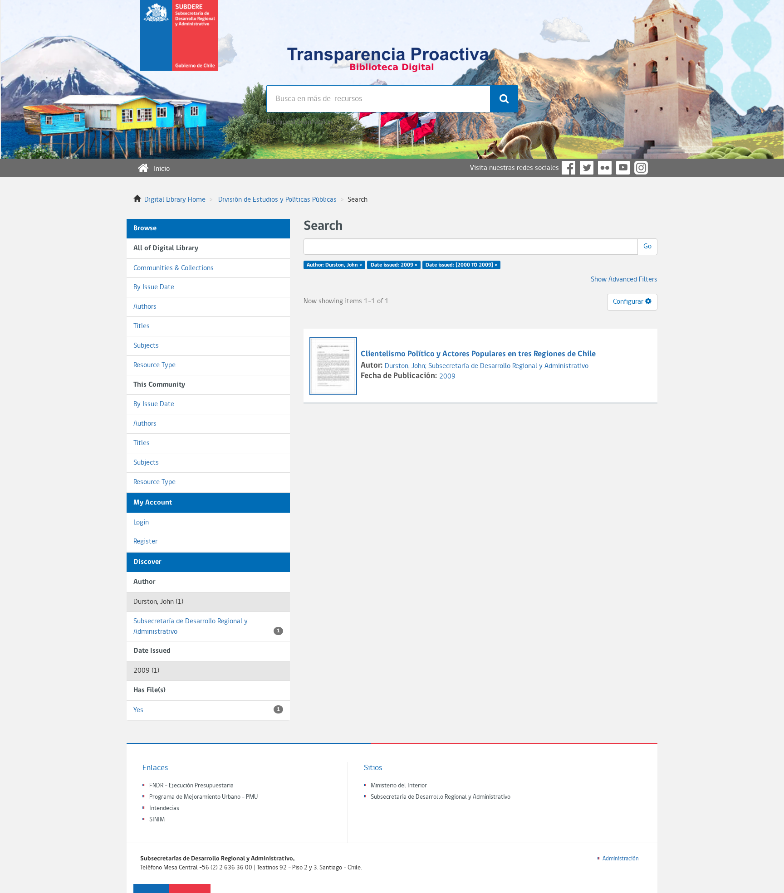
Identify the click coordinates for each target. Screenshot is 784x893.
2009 (447, 376)
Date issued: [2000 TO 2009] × (461, 265)
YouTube (623, 168)
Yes (206, 710)
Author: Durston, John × (334, 265)
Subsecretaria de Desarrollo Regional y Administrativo (440, 797)
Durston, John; (406, 366)
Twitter (586, 168)
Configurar (629, 302)
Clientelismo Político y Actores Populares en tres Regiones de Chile (478, 354)
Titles (141, 326)
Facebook (568, 168)
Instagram (641, 168)
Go (647, 246)
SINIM (157, 819)
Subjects (146, 345)
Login (141, 522)
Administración (621, 859)
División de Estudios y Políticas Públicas (277, 200)
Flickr (605, 168)
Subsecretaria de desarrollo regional (179, 42)
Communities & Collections (173, 268)
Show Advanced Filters (624, 279)
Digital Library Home (175, 200)
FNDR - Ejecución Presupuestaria (191, 785)
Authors (145, 307)
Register (145, 541)
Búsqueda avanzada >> (300, 122)
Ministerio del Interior (399, 785)
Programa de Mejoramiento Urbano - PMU (203, 797)
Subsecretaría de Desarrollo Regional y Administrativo (206, 627)
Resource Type (154, 365)
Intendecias (164, 808)
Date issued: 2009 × (394, 265)
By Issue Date (153, 287)
